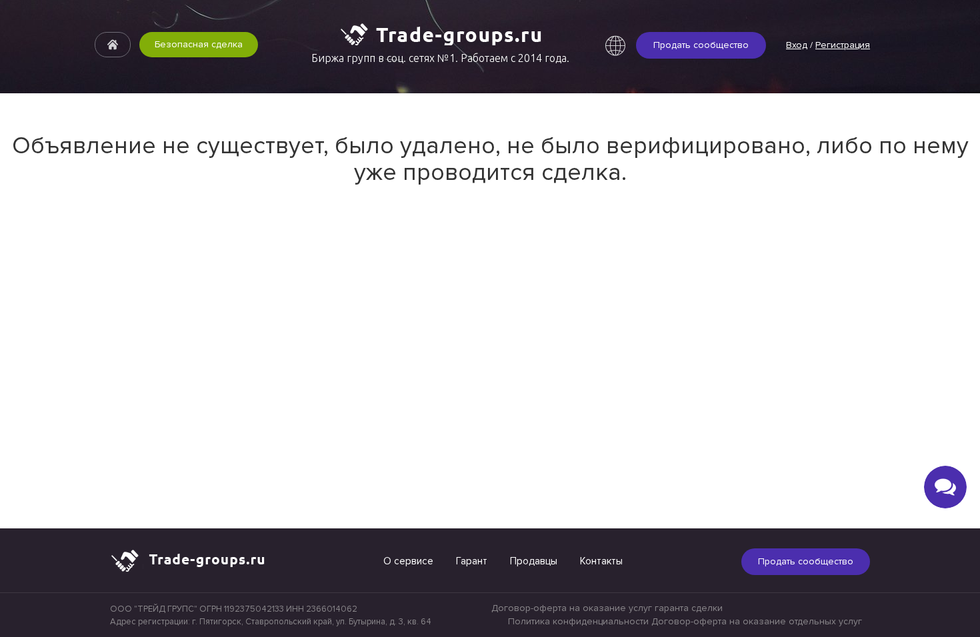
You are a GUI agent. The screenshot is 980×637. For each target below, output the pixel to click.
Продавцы (533, 561)
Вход (796, 45)
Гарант (471, 561)
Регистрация (842, 45)
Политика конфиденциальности (578, 621)
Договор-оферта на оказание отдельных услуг (756, 621)
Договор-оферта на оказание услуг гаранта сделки (607, 608)
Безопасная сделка (199, 44)
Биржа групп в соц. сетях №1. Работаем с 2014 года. (440, 58)
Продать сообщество (701, 45)
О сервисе (408, 561)
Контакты (601, 561)
